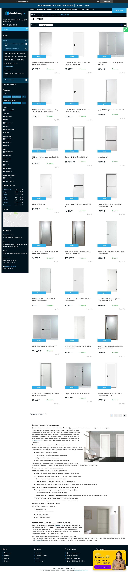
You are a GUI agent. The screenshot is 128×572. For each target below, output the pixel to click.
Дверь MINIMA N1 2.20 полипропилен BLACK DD (110, 63)
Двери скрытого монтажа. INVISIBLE (14, 53)
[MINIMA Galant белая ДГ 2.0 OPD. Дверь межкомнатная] (111, 233)
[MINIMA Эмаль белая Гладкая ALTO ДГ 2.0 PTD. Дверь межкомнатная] (46, 91)
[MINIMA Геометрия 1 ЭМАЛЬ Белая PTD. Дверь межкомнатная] (46, 44)
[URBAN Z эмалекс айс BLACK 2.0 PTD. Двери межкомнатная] (111, 375)
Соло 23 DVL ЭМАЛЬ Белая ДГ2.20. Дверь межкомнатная (109, 300)
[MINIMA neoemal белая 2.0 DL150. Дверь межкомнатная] (78, 280)
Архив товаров (9, 80)
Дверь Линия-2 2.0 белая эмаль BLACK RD (78, 205)
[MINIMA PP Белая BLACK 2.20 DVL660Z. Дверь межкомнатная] (78, 44)
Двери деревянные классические (14, 70)
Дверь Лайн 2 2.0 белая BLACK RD (76, 157)
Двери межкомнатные (52, 15)
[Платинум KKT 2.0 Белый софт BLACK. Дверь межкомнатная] (111, 185)
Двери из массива (72, 556)
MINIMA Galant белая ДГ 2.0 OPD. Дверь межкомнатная (111, 252)
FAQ (93, 9)
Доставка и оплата (70, 9)
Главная (32, 9)
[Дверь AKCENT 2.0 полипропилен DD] (78, 375)
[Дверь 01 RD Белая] (46, 185)
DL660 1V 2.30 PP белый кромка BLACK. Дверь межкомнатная (78, 252)
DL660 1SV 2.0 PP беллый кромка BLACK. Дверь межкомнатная (45, 394)
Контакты (57, 9)
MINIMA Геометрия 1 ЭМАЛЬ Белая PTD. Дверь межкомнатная (45, 63)
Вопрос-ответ (40, 561)
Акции (49, 9)
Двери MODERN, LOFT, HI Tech (76, 561)
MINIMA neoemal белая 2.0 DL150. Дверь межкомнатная (78, 300)
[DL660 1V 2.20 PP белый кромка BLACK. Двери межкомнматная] (46, 233)
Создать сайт (19, 1)
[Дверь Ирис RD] (111, 138)
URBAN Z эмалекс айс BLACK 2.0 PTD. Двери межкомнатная (110, 394)
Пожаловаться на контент (81, 570)
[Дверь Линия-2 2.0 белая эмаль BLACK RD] (78, 185)
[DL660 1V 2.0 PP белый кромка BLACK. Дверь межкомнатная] (111, 327)
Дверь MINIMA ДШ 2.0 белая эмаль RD (111, 110)
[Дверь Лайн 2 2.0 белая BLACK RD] (78, 138)
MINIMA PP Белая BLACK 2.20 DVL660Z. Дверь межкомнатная (77, 63)
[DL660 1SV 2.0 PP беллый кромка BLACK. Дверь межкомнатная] (46, 375)
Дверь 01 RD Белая (38, 204)
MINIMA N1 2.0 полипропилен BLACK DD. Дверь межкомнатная (45, 158)
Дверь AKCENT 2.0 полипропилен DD (77, 393)
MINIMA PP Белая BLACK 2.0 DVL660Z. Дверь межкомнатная (77, 111)
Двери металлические (73, 553)
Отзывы (38, 558)
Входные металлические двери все (14, 44)
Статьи (81, 9)
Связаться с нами (82, 5)
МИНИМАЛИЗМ (8, 66)
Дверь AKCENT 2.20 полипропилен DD (44, 346)
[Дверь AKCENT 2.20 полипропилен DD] (46, 327)
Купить (39, 56)
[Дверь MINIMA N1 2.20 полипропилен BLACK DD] (111, 44)
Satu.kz (73, 568)
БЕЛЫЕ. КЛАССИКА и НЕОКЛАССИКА (14, 60)
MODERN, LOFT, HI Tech (10, 63)
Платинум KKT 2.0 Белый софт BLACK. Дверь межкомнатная (110, 205)
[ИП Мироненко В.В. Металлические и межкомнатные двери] (15, 13)
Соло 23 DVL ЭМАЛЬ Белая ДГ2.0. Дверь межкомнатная (78, 347)
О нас (88, 9)
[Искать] (26, 29)
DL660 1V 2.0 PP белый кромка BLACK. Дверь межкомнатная (110, 347)
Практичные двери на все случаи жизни (14, 74)
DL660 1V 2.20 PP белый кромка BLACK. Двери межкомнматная (45, 252)
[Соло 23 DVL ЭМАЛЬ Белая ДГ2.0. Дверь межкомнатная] (78, 327)
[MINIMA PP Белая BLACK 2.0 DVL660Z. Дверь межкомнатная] (78, 91)
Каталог (40, 9)
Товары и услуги (39, 15)
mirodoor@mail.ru (10, 266)
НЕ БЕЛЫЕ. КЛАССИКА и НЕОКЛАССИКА (15, 57)
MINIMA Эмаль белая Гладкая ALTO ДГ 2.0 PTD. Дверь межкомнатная (45, 111)
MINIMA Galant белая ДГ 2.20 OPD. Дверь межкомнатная (43, 300)
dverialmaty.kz (36, 440)
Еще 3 (7, 132)
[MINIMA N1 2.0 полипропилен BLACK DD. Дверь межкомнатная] (46, 138)
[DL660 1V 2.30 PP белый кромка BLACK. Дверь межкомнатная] (78, 233)
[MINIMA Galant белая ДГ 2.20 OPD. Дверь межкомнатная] (46, 280)
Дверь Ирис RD (102, 157)
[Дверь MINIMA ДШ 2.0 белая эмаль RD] (111, 91)
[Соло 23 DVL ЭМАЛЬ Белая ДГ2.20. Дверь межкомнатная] (111, 280)
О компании (7, 553)
